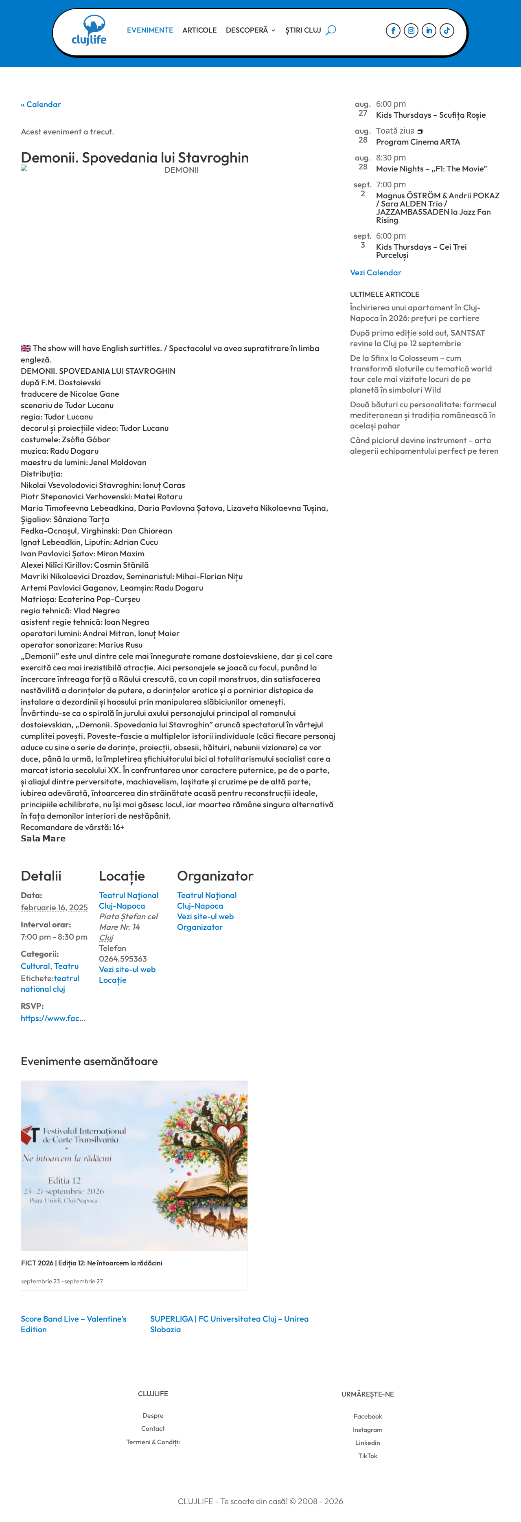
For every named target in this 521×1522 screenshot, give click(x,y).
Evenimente (150, 30)
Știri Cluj (303, 30)
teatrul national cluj (50, 983)
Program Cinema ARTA (418, 141)
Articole (199, 30)
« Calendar (41, 104)
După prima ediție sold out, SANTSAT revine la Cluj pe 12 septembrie (417, 337)
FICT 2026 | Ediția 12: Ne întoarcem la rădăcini (91, 1262)
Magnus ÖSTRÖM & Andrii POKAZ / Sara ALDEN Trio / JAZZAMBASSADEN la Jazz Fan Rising (438, 207)
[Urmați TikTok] (447, 30)
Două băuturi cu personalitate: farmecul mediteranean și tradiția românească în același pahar (423, 414)
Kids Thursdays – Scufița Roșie (431, 115)
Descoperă (247, 30)
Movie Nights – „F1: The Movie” (431, 168)
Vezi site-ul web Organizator (205, 921)
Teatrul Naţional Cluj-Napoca (129, 900)
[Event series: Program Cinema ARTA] (420, 130)
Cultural (35, 966)
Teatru (66, 966)
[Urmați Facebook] (393, 30)
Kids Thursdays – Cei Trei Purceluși (421, 251)
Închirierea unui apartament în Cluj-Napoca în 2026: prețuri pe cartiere (415, 312)
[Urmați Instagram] (411, 30)
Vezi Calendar (376, 272)
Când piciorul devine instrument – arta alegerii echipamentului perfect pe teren (424, 445)
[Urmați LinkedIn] (429, 30)
